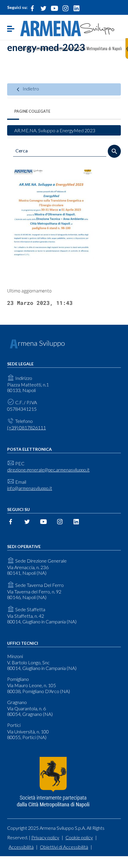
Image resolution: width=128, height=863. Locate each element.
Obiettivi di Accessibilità (64, 847)
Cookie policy (79, 837)
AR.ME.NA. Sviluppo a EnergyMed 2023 (54, 130)
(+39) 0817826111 (26, 427)
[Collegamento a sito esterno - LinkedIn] (76, 7)
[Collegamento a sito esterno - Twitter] (43, 7)
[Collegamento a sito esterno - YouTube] (54, 7)
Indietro (30, 88)
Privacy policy (45, 837)
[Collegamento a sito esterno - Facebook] (32, 7)
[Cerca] (114, 151)
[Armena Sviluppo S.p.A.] (67, 28)
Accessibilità (21, 847)
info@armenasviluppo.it (29, 488)
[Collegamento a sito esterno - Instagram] (65, 7)
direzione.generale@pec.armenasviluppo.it (48, 469)
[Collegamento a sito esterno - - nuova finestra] (53, 782)
